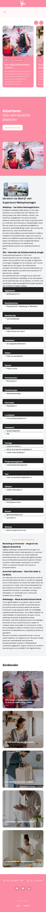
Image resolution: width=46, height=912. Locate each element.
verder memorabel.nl (14, 489)
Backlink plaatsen (13, 127)
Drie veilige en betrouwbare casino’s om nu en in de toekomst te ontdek (22, 701)
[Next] (41, 23)
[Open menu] (5, 12)
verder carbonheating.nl (16, 452)
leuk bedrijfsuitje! (13, 319)
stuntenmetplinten (13, 430)
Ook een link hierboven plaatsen (23, 539)
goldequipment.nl (13, 294)
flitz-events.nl (12, 381)
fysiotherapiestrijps (14, 393)
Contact (26, 906)
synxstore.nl (11, 517)
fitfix (8, 434)
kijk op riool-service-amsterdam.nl (19, 449)
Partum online (12, 368)
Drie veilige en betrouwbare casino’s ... (17, 66)
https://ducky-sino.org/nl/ (16, 331)
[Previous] (36, 23)
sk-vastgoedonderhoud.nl (16, 343)
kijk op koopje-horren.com (16, 530)
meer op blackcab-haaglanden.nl (19, 477)
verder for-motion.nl (14, 446)
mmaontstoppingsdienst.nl (17, 418)
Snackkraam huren (14, 502)
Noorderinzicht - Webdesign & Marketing (22, 306)
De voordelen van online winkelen (19, 742)
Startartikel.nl (12, 406)
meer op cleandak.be (15, 356)
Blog (18, 906)
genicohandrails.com (14, 514)
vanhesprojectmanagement (17, 465)
